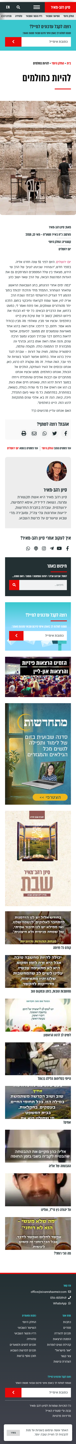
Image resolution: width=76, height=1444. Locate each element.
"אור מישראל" (63, 1350)
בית (69, 63)
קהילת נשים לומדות (59, 1345)
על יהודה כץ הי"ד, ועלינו (56, 1209)
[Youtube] (59, 546)
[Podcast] (36, 546)
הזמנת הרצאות (62, 1339)
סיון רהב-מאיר (60, 7)
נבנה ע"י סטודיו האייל (58, 1411)
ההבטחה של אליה (60, 1166)
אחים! (67, 1122)
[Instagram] (44, 546)
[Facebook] (67, 546)
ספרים (67, 1328)
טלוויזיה (18, 16)
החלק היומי (68, 16)
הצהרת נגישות (62, 1362)
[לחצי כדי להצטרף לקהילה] (38, 754)
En (8, 7)
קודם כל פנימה (62, 947)
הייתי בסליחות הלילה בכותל (54, 1078)
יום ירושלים (65, 249)
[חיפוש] (14, 585)
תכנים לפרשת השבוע (23, 1350)
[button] (37, 7)
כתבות (67, 1322)
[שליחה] (13, 42)
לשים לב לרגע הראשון (57, 1035)
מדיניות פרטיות (61, 1416)
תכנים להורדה (62, 1333)
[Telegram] (51, 546)
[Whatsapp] (28, 546)
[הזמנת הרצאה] (38, 677)
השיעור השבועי (53, 16)
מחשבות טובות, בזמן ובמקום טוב (51, 991)
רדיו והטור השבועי (34, 16)
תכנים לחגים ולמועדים (23, 1345)
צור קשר (66, 1356)
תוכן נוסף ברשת (26, 1356)
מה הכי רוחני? (62, 1253)
